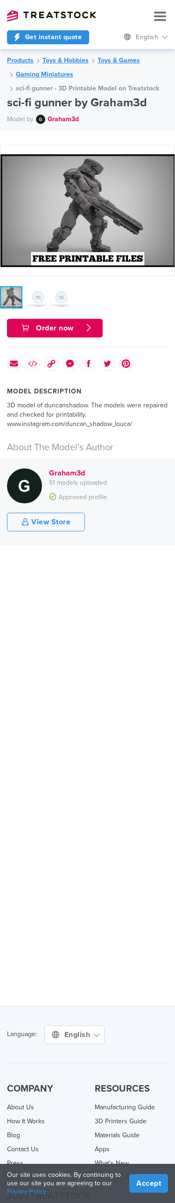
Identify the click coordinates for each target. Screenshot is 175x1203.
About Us (20, 1107)
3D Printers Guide (121, 1121)
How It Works (26, 1121)
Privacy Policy (26, 1192)
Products (20, 60)
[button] (166, 153)
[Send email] (14, 364)
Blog (13, 1135)
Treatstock (51, 15)
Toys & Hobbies (65, 60)
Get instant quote (52, 37)
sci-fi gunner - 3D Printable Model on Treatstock (87, 88)
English (148, 37)
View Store (50, 522)
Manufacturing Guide (125, 1107)
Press (15, 1163)
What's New (112, 1163)
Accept (148, 1183)
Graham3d (63, 119)
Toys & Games (119, 60)
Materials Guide (117, 1135)
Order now (55, 328)
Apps (102, 1149)
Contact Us (23, 1149)
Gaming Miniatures (44, 74)
